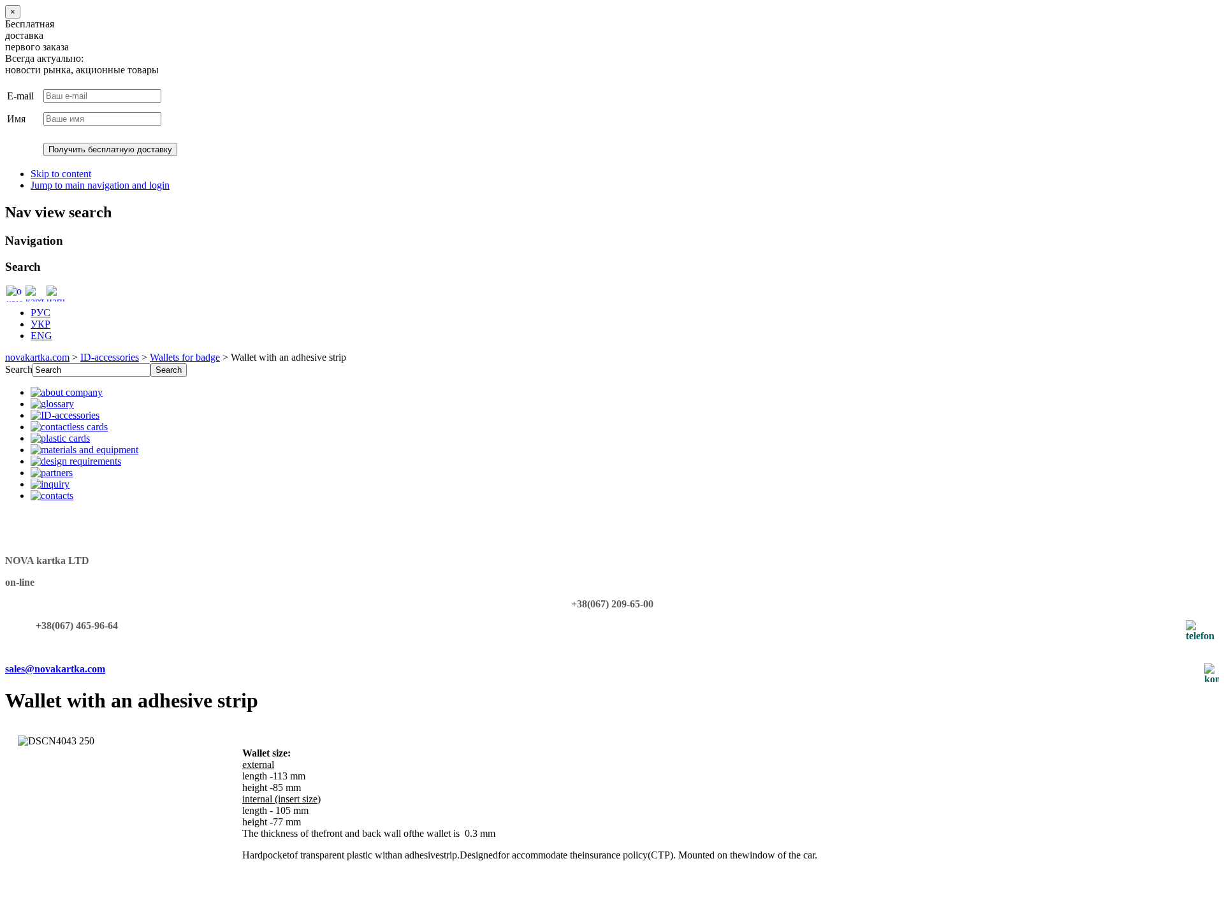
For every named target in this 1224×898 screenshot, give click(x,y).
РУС (40, 312)
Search (19, 369)
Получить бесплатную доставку (110, 149)
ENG (41, 335)
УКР (40, 324)
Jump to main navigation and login (100, 185)
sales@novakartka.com (55, 668)
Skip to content (61, 173)
